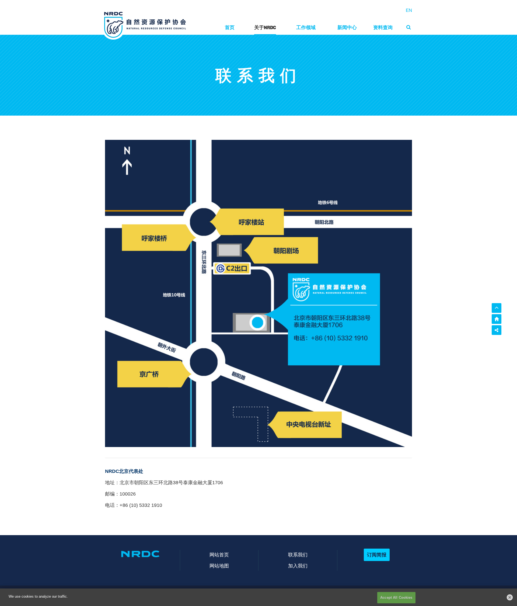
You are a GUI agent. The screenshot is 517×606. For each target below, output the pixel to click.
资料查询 (383, 27)
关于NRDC (265, 27)
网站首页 (219, 554)
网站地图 (219, 566)
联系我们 (298, 554)
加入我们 (298, 566)
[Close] (510, 597)
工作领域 (306, 27)
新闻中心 (347, 27)
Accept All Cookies (396, 597)
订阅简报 (376, 554)
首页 (230, 27)
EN (409, 10)
